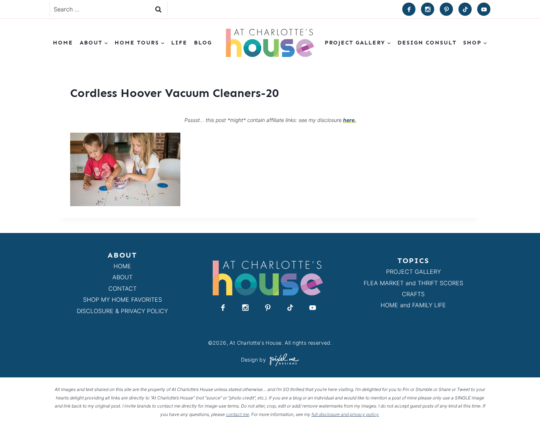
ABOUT (122, 277)
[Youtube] (483, 9)
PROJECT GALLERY (413, 271)
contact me (237, 414)
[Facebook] (408, 9)
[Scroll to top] (521, 404)
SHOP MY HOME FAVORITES (122, 299)
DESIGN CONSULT (427, 42)
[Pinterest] (446, 9)
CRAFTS (413, 294)
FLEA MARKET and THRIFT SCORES (413, 283)
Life (179, 42)
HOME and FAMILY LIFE (413, 305)
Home (63, 42)
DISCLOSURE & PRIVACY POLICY (122, 311)
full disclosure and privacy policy (345, 414)
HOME (122, 266)
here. (349, 120)
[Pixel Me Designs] (282, 360)
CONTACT (122, 288)
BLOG (203, 42)
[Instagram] (427, 9)
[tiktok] (465, 9)
